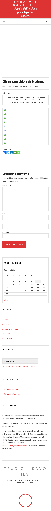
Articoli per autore (10, 329)
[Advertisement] (25, 51)
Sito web (5, 232)
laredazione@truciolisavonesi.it (16, 445)
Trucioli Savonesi (21, 86)
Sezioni (5, 324)
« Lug (6, 300)
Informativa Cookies (11, 394)
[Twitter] (7, 152)
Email (5, 223)
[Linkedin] (11, 152)
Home (5, 319)
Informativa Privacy (10, 389)
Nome (5, 213)
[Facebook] (4, 152)
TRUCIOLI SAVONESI (25, 3)
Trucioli (35, 86)
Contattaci (7, 338)
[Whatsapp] (18, 152)
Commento (7, 185)
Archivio (6, 333)
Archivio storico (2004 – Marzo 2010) (18, 366)
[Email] (15, 152)
